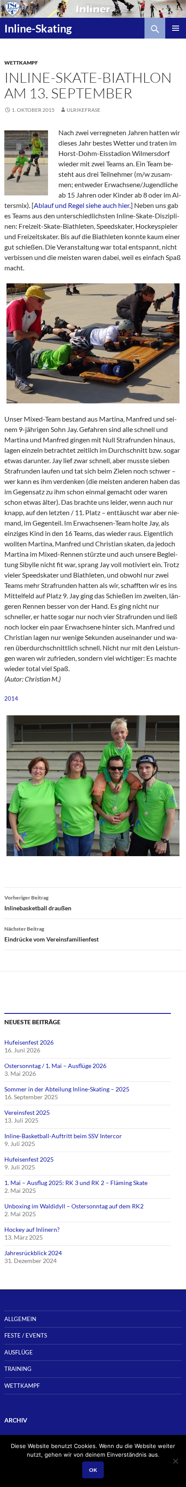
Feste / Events (25, 1335)
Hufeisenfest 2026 (29, 1042)
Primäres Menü (175, 28)
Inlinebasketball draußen (37, 903)
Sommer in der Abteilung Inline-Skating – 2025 (66, 1089)
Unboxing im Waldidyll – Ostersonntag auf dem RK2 (74, 1206)
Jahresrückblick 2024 (33, 1252)
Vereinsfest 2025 (27, 1112)
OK (93, 1470)
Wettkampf (21, 62)
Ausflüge (18, 1352)
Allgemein (20, 1318)
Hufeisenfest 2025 (29, 1159)
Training (18, 1368)
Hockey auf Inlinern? (32, 1229)
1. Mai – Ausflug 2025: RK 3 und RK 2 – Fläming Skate (76, 1182)
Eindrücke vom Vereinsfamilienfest (51, 934)
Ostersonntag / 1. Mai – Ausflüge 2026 (55, 1065)
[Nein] (175, 1461)
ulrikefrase (83, 110)
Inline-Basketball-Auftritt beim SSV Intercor (63, 1136)
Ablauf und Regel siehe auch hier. (82, 205)
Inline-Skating (38, 28)
